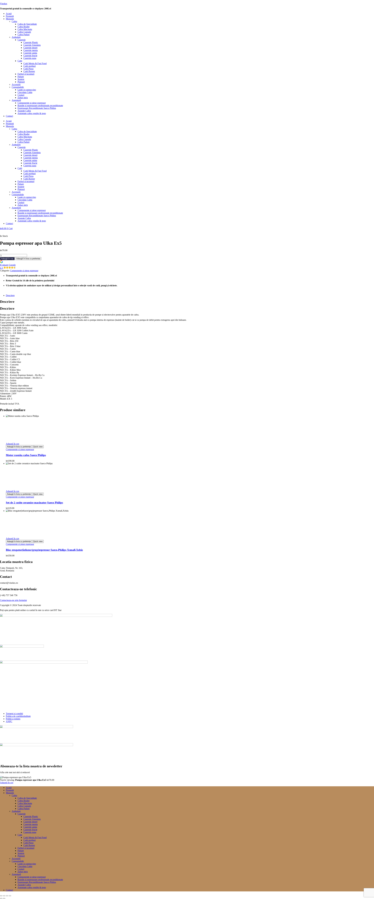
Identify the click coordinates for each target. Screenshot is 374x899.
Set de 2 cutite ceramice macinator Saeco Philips (34, 502)
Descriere (10, 295)
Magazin (10, 19)
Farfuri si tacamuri (26, 74)
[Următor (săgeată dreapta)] (4, 898)
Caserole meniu (30, 50)
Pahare (21, 76)
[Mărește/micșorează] (1, 895)
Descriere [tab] (7, 302)
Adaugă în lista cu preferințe (28, 259)
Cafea (14, 21)
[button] (190, 19)
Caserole (22, 40)
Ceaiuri (21, 95)
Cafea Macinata (25, 29)
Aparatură (16, 100)
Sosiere (21, 79)
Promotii (10, 16)
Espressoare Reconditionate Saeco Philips (37, 108)
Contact (9, 116)
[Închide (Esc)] (10, 895)
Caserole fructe (30, 55)
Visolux (3, 3)
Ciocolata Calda (25, 92)
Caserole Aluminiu (32, 45)
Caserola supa (29, 58)
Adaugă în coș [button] (12, 443)
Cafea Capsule (24, 32)
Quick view (38, 447)
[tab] (190, 295)
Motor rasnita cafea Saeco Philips (26, 455)
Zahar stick (23, 97)
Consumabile (18, 87)
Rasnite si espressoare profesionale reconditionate (40, 105)
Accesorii (16, 84)
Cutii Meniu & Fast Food (35, 63)
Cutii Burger (29, 71)
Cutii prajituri (29, 66)
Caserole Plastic (30, 42)
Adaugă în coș (7, 259)
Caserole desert (30, 47)
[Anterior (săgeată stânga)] (1, 898)
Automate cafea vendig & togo (32, 113)
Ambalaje (16, 37)
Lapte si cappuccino (27, 89)
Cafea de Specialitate (27, 24)
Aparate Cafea (24, 110)
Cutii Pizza (28, 68)
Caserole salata (30, 53)
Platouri (21, 82)
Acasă (9, 13)
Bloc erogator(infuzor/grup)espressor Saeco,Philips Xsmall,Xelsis (44, 549)
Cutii (20, 61)
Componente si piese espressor (32, 103)
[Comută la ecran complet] (4, 895)
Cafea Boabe (24, 26)
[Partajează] (7, 895)
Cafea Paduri (24, 34)
